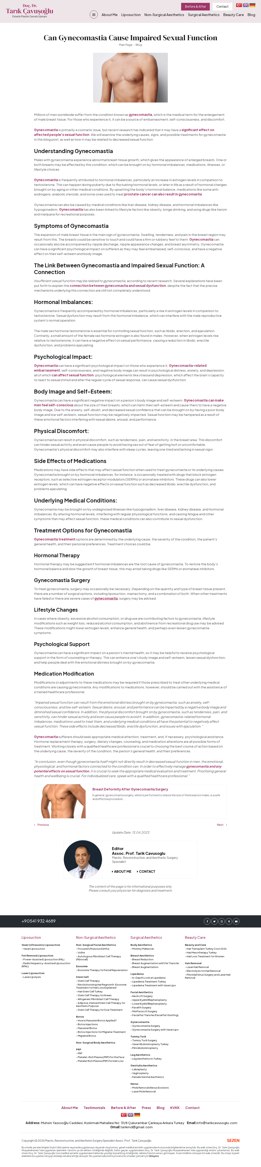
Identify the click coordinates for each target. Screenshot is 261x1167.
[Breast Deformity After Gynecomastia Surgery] (60, 801)
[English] (246, 5)
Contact (222, 6)
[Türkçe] (239, 5)
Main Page (125, 44)
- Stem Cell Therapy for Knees (94, 995)
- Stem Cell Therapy (88, 980)
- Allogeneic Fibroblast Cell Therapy (97, 999)
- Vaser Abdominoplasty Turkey (149, 1044)
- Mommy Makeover (142, 948)
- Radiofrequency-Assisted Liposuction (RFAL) (46, 965)
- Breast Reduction (141, 959)
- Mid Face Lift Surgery (143, 1011)
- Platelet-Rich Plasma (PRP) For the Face (100, 1057)
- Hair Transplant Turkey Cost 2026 (206, 948)
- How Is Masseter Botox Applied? (96, 1020)
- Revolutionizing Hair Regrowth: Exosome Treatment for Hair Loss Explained (101, 986)
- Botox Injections (87, 1024)
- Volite (80, 952)
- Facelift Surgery (140, 1007)
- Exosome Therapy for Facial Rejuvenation (102, 970)
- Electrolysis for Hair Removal (202, 970)
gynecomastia (106, 598)
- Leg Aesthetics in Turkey (146, 1058)
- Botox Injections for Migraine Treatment (101, 1031)
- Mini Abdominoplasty (144, 1047)
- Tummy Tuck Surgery (143, 1040)
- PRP (79, 1053)
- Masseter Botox (86, 1028)
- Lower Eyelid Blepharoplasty (148, 1003)
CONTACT (147, 871)
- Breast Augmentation (144, 967)
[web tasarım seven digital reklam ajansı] (233, 1140)
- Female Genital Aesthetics (147, 1076)
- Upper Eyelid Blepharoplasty (148, 999)
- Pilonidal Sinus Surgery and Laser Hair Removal (208, 976)
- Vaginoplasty (139, 1073)
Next (220, 824)
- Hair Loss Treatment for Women (204, 956)
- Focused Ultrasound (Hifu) (92, 948)
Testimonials (94, 1107)
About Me (110, 14)
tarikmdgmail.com (137, 1127)
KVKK (175, 1107)
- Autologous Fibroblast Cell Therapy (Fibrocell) (98, 958)
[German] (252, 5)
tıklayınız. (154, 1156)
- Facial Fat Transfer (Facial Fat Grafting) (154, 1015)
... (125, 799)
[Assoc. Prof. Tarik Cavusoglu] (29, 11)
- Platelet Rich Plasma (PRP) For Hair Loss (100, 1060)
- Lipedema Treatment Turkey (148, 981)
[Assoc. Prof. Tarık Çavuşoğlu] (83, 859)
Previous (43, 824)
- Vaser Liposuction (33, 948)
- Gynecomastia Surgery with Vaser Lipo (154, 1029)
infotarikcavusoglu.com (216, 1123)
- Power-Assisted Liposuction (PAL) (43, 959)
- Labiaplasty (138, 1069)
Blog (251, 14)
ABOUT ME (122, 871)
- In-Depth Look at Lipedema (147, 977)
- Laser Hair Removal (197, 967)
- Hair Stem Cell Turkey (89, 991)
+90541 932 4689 (39, 920)
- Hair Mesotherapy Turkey (201, 952)
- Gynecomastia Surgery (145, 1025)
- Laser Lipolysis (31, 976)
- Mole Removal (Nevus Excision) (149, 1087)
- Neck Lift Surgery (141, 996)
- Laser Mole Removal (143, 1091)
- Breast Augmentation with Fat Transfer (154, 963)
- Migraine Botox (86, 1035)
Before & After (195, 6)
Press (146, 1107)
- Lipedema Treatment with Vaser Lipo (153, 985)
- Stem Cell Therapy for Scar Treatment (99, 1009)
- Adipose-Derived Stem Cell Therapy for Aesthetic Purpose (100, 1004)
